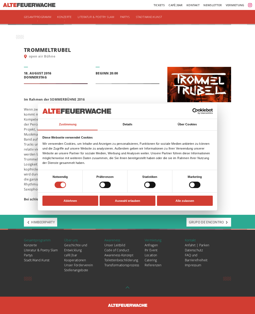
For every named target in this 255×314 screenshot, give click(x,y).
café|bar (70, 255)
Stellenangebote (76, 270)
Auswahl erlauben (127, 200)
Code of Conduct (116, 250)
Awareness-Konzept (118, 255)
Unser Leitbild (114, 245)
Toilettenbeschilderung (121, 260)
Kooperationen (75, 260)
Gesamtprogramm (37, 17)
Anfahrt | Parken (197, 245)
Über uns (71, 240)
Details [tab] (127, 124)
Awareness (112, 240)
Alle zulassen (185, 200)
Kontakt (193, 5)
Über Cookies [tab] (187, 124)
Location (151, 255)
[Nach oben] (127, 289)
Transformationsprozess (121, 265)
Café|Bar (175, 5)
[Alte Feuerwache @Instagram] (250, 5)
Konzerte (64, 17)
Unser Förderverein (78, 265)
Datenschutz (194, 250)
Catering (151, 260)
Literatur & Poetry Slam (96, 17)
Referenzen (153, 265)
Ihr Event (151, 250)
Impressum (193, 265)
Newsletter (212, 5)
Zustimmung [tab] (68, 124)
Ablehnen (70, 200)
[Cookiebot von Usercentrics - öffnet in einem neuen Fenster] (195, 111)
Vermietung (235, 5)
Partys (125, 17)
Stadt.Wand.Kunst (149, 17)
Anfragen (151, 245)
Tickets (159, 5)
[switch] (105, 185)
